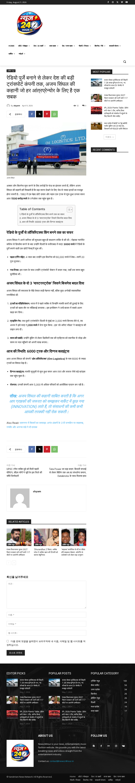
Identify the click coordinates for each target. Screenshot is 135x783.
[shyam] (9, 105)
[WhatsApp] (54, 114)
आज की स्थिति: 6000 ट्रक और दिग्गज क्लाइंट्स (42, 222)
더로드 (108, 136)
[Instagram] (113, 2)
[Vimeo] (122, 2)
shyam (17, 105)
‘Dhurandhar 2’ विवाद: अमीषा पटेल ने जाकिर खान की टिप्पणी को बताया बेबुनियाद (46, 552)
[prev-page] (9, 563)
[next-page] (14, 563)
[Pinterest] (47, 114)
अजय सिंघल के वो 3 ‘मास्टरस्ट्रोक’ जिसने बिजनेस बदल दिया (47, 218)
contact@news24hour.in (62, 761)
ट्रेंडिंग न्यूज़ (11, 71)
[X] (117, 2)
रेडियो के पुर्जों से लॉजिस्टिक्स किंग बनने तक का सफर (42, 214)
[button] (124, 62)
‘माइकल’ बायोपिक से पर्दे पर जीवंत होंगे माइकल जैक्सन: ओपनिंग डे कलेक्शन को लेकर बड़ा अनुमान (73, 552)
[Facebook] (108, 2)
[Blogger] (94, 746)
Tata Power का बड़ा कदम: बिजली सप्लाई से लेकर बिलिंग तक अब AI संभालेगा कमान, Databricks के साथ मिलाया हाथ (67, 472)
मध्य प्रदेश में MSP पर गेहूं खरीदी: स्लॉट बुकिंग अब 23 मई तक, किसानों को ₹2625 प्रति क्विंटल (116, 126)
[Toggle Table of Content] (68, 209)
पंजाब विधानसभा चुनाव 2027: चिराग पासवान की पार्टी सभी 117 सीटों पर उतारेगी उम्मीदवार (18, 552)
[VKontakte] (123, 746)
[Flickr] (108, 746)
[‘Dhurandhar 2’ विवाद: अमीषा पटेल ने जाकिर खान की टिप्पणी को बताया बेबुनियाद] (46, 537)
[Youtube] (126, 2)
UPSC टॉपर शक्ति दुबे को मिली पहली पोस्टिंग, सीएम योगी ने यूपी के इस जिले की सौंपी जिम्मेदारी (24, 472)
